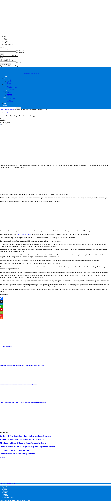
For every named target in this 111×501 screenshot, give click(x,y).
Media (5, 42)
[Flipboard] (55, 309)
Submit (5, 39)
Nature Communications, (24, 234)
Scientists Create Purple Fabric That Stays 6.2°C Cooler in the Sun (23, 439)
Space (5, 105)
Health (5, 91)
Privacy (2, 57)
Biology (9, 80)
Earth (4, 103)
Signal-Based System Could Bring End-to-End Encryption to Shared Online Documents (23, 402)
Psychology (10, 101)
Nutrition (9, 92)
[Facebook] (55, 298)
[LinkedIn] (55, 304)
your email (19, 62)
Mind (4, 97)
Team (4, 38)
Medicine (9, 95)
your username (20, 50)
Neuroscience (10, 100)
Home (5, 76)
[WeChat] (55, 312)
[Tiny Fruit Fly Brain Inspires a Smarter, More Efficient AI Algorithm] (9, 380)
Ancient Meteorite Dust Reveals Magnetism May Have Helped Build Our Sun (27, 447)
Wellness (9, 94)
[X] (55, 301)
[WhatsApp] (55, 306)
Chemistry (10, 81)
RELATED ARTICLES (7, 346)
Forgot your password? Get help (9, 56)
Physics (9, 83)
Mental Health (11, 98)
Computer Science (12, 87)
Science (5, 78)
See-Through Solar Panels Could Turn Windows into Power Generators (25, 436)
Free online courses (8, 44)
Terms (5, 489)
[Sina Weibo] (55, 315)
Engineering (10, 89)
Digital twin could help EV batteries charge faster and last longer (23, 443)
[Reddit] (55, 318)
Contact (5, 495)
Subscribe (5, 41)
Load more (3, 457)
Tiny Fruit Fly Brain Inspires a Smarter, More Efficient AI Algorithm (18, 384)
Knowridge (2, 120)
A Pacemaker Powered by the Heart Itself (14, 450)
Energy (9, 86)
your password (20, 52)
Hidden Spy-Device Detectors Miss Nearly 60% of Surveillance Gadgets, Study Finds (22, 365)
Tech (4, 84)
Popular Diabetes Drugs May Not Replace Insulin (17, 454)
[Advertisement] (13, 180)
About (5, 36)
